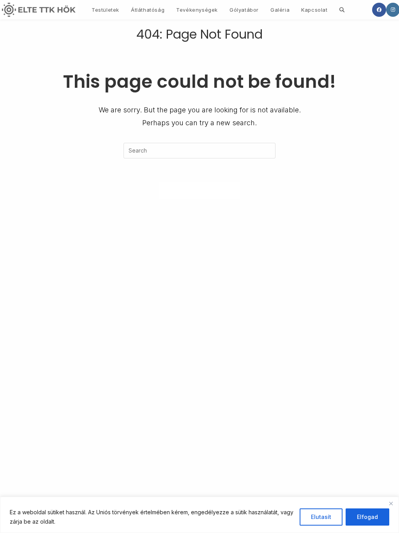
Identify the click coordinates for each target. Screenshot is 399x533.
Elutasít (321, 516)
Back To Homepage (199, 190)
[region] (199, 515)
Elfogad (367, 516)
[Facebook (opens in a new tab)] (379, 10)
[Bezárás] (390, 503)
